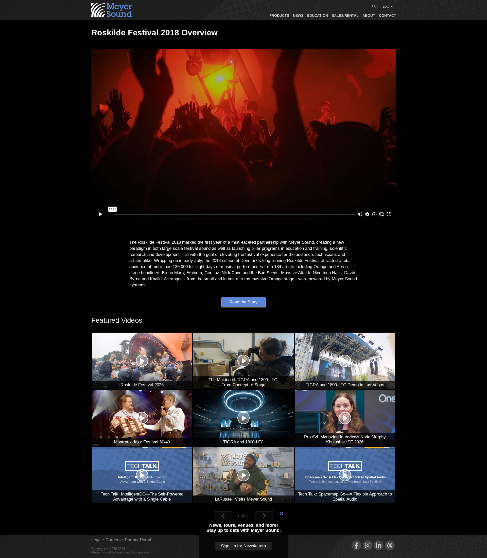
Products (279, 15)
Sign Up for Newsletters (243, 546)
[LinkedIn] (379, 545)
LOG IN (388, 6)
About (368, 15)
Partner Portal (138, 539)
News (298, 15)
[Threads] (390, 545)
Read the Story (243, 302)
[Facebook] (356, 545)
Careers (113, 539)
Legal (96, 539)
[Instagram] (368, 545)
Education (317, 15)
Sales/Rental (345, 15)
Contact (387, 15)
